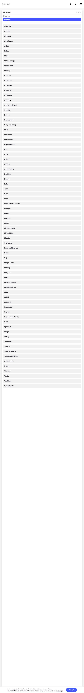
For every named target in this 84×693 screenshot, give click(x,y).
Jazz (6, 189)
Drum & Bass (9, 120)
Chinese (7, 75)
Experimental (9, 144)
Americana (8, 41)
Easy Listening (10, 125)
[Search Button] (76, 4)
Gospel (7, 164)
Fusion (7, 159)
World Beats (9, 386)
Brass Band (8, 66)
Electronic (8, 135)
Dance (6, 115)
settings (60, 691)
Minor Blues (9, 233)
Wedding (7, 381)
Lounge (7, 208)
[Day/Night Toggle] (71, 4)
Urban (6, 366)
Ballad (6, 51)
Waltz (6, 376)
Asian (6, 46)
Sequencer (8, 307)
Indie (6, 184)
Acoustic (7, 26)
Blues (6, 56)
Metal (6, 223)
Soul (6, 322)
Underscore (9, 361)
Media (6, 213)
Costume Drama (10, 105)
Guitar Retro (9, 169)
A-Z (77, 12)
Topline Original (10, 351)
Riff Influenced (10, 287)
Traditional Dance (11, 356)
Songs (6, 312)
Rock (6, 292)
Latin (6, 199)
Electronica (8, 140)
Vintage (7, 371)
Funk (6, 154)
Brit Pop (7, 71)
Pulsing (7, 268)
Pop (5, 258)
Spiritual (7, 327)
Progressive (9, 263)
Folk (5, 149)
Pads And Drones (11, 248)
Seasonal (7, 302)
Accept (71, 690)
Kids (6, 194)
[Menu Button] (80, 4)
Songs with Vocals (11, 317)
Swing (6, 337)
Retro (6, 277)
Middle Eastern (10, 228)
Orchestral (8, 243)
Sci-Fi (6, 297)
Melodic (7, 218)
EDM (6, 130)
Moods (7, 238)
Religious (7, 272)
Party (6, 253)
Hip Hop (7, 174)
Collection (8, 95)
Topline (7, 346)
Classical (7, 90)
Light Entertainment (12, 204)
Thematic (8, 341)
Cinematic (8, 85)
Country (7, 110)
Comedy (7, 100)
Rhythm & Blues (10, 282)
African (7, 31)
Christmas (8, 80)
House (6, 179)
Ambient (7, 36)
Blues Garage (9, 61)
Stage (6, 332)
